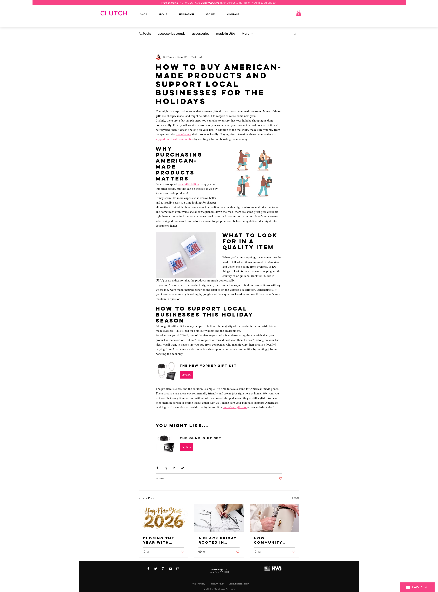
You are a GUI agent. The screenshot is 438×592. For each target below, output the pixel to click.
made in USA (225, 33)
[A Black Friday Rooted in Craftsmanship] (219, 518)
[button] (298, 13)
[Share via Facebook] (157, 467)
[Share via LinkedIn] (174, 467)
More (245, 33)
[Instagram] (178, 568)
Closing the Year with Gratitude (158, 540)
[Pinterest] (163, 568)
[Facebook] (148, 568)
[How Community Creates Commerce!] (274, 518)
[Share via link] (182, 467)
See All (295, 497)
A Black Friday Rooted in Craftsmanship (218, 540)
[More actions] (280, 57)
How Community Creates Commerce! (268, 540)
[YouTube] (170, 568)
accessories (200, 33)
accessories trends (171, 33)
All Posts (145, 33)
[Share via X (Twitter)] (165, 467)
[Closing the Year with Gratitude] (163, 518)
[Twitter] (156, 568)
